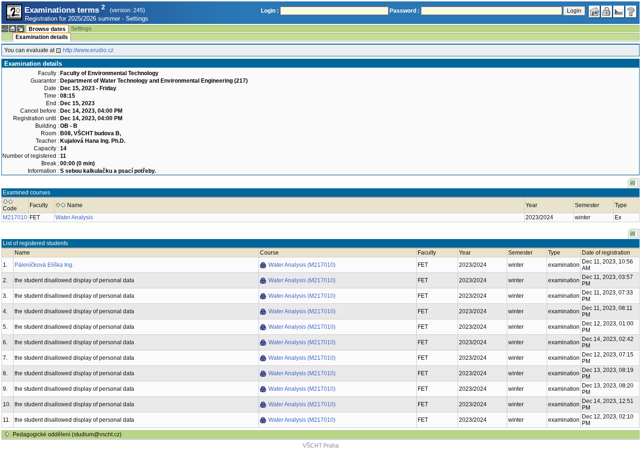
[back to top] (7, 434)
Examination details (41, 37)
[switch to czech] (619, 11)
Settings (137, 18)
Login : (270, 11)
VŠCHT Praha (321, 445)
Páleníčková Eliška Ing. (44, 265)
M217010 (15, 217)
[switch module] (20, 28)
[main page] (594, 11)
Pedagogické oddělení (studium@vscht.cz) (67, 434)
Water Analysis (74, 217)
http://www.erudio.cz (88, 50)
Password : (404, 11)
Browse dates (47, 29)
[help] (631, 11)
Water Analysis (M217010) (302, 265)
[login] (607, 11)
